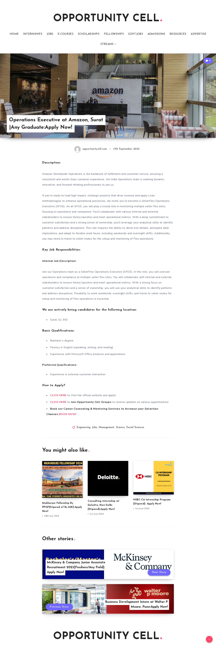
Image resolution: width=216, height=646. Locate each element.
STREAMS (106, 44)
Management (106, 427)
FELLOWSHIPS (114, 34)
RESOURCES (178, 34)
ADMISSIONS (156, 34)
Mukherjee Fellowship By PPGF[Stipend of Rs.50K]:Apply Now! (62, 507)
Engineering (83, 427)
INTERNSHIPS (32, 34)
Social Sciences (135, 427)
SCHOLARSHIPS (88, 34)
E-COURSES (65, 34)
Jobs (94, 427)
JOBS (50, 34)
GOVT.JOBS (135, 34)
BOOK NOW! (67, 414)
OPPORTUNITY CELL (106, 19)
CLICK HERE (58, 395)
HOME (14, 34)
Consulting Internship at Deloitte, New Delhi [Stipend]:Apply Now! (103, 505)
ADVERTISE (198, 34)
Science (120, 427)
